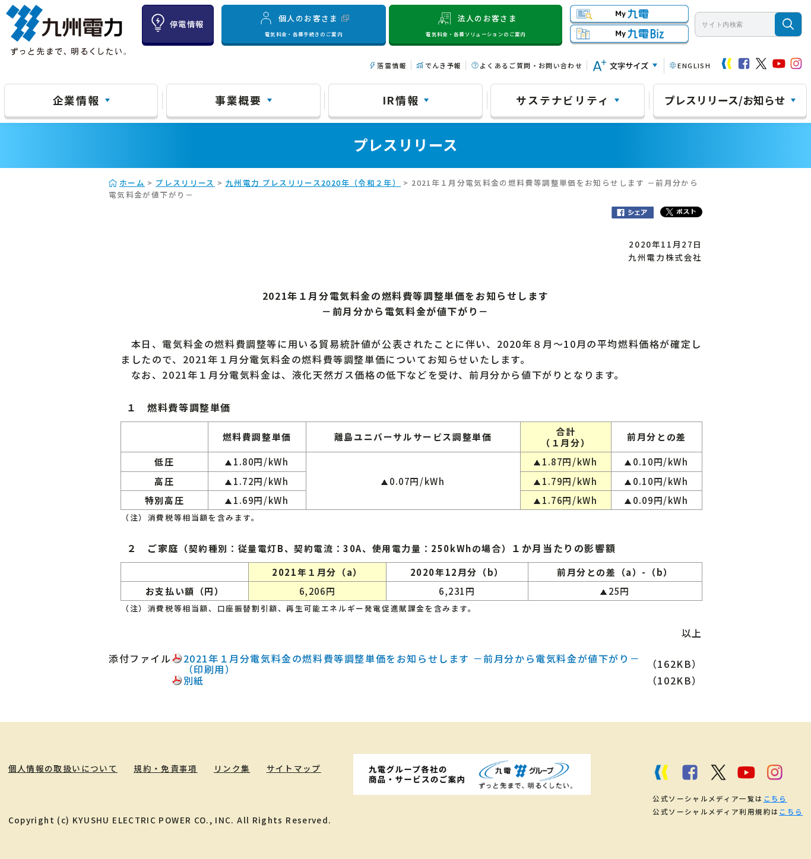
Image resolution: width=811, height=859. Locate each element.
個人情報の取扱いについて (63, 768)
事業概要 (238, 99)
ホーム (132, 182)
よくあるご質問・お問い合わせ (531, 65)
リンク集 (232, 768)
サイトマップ (294, 768)
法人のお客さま (475, 25)
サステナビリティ (562, 99)
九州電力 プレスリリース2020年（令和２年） (313, 182)
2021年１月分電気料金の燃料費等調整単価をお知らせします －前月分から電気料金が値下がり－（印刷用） (412, 663)
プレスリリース (185, 182)
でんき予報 (443, 65)
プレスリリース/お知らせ (724, 99)
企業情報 (76, 99)
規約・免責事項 (166, 768)
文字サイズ (629, 65)
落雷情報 (391, 65)
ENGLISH (694, 65)
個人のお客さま (304, 25)
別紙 (193, 680)
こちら (775, 798)
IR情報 (400, 99)
